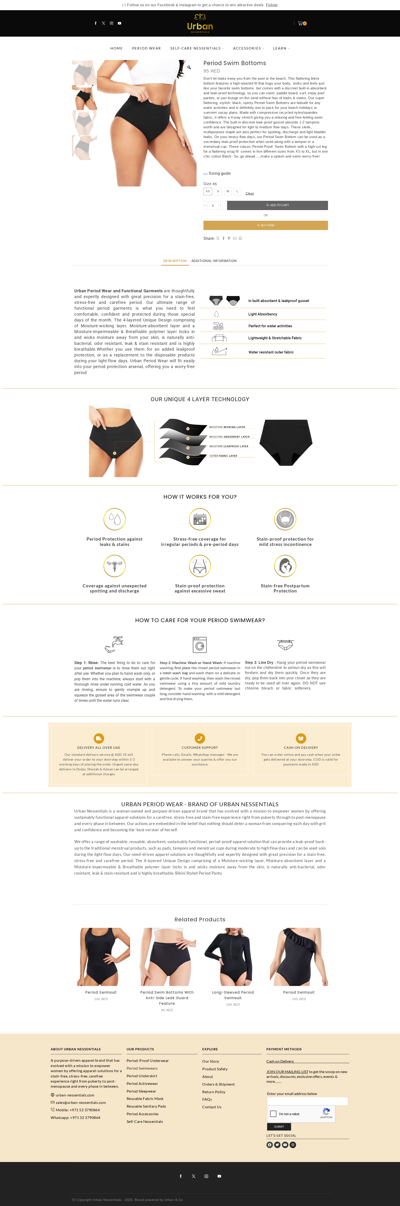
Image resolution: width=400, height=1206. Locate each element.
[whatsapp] (240, 238)
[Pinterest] (229, 238)
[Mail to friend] (235, 238)
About (207, 1076)
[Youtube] (119, 23)
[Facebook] (95, 23)
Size (207, 184)
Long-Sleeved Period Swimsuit (233, 995)
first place (182, 667)
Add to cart (279, 205)
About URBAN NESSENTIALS (76, 1049)
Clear (250, 193)
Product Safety (215, 1069)
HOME (116, 48)
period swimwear (97, 668)
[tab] (175, 260)
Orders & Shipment (218, 1084)
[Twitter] (103, 23)
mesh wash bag (175, 673)
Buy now (267, 225)
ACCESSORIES (247, 48)
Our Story (210, 1061)
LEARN (280, 48)
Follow (272, 5)
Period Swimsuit (101, 992)
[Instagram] (111, 23)
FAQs (207, 1099)
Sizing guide (220, 173)
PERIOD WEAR (146, 48)
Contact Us (212, 1107)
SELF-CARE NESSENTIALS (195, 48)
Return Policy (213, 1091)
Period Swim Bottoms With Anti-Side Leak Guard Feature (167, 998)
